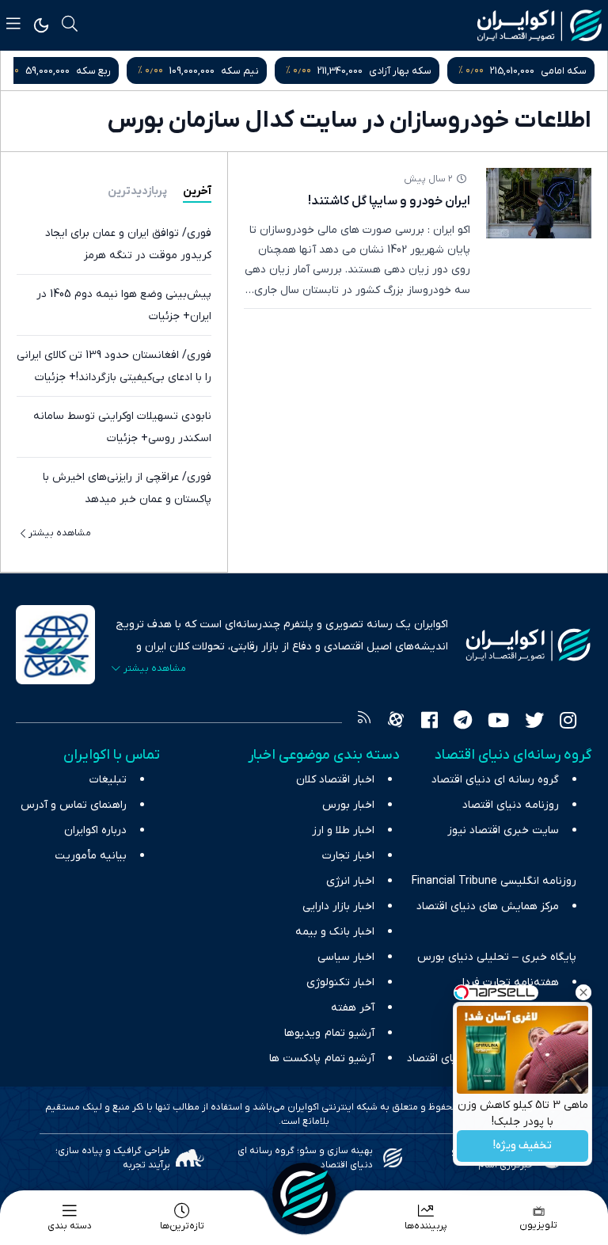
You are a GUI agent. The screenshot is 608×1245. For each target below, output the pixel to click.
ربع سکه (93, 71)
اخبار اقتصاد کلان (335, 779)
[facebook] (429, 722)
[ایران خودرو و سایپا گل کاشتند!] (538, 203)
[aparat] (395, 722)
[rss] (364, 722)
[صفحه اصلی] (304, 1194)
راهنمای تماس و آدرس (74, 805)
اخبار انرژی (350, 881)
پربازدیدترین (137, 191)
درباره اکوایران (95, 830)
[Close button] (583, 992)
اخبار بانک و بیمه (334, 931)
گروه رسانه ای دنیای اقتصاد (495, 779)
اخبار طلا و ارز (343, 830)
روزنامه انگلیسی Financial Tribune (494, 881)
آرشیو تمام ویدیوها (329, 1033)
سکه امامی (564, 71)
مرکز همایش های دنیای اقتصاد (487, 906)
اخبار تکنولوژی (340, 982)
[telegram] (463, 722)
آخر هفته (352, 1007)
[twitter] (534, 722)
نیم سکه (240, 71)
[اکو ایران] (539, 25)
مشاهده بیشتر (59, 533)
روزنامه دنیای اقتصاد (510, 805)
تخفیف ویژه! (522, 1146)
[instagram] (568, 722)
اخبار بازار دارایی (338, 906)
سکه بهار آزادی (400, 71)
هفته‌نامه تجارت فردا (510, 982)
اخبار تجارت (348, 855)
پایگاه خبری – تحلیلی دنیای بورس (496, 957)
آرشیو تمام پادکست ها (321, 1058)
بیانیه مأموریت (91, 855)
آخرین (197, 191)
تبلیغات (108, 779)
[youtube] (498, 722)
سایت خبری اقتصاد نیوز (503, 830)
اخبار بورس (348, 805)
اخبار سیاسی (345, 957)
